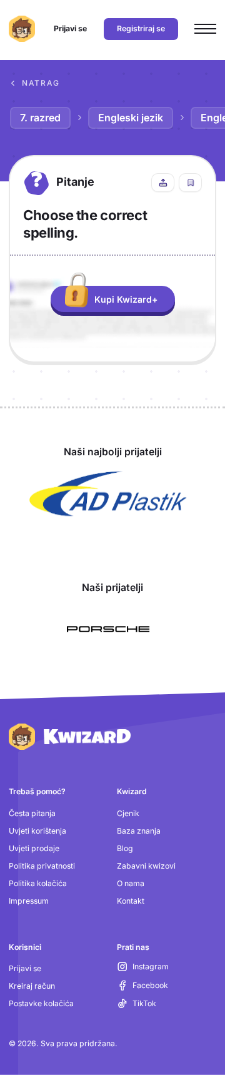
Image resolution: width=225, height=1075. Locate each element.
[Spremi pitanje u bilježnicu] (190, 182)
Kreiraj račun (32, 986)
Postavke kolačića (41, 1003)
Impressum (29, 901)
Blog (125, 848)
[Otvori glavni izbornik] (205, 29)
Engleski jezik (130, 117)
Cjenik (128, 813)
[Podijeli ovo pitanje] (162, 182)
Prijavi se (25, 968)
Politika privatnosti (42, 866)
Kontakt (130, 901)
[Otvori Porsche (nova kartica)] (108, 629)
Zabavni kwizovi (146, 866)
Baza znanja (139, 830)
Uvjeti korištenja (37, 830)
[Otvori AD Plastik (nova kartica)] (108, 494)
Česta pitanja (32, 813)
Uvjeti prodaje (34, 848)
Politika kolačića (38, 883)
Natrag (41, 83)
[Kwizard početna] (22, 29)
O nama (130, 883)
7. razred (40, 117)
